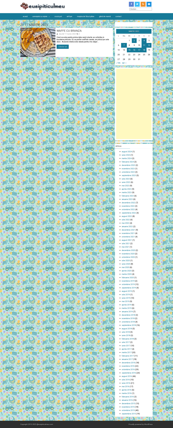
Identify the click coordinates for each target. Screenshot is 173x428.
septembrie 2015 (129, 414)
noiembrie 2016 (128, 366)
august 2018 (127, 329)
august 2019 (127, 291)
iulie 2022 (126, 220)
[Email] (149, 4)
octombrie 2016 (128, 369)
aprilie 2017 (126, 349)
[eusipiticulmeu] (42, 9)
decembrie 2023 (128, 165)
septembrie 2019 (129, 288)
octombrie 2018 (128, 322)
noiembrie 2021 (128, 233)
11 (144, 45)
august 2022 (127, 216)
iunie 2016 (126, 383)
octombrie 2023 (128, 172)
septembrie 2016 (129, 373)
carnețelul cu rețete (39, 16)
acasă (25, 16)
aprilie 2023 (126, 189)
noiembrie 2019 (128, 281)
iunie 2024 (126, 155)
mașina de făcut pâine (85, 16)
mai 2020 (125, 267)
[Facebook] (131, 4)
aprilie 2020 (126, 271)
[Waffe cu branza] (37, 42)
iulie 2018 (126, 332)
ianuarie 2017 (127, 359)
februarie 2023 (128, 196)
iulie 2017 (126, 342)
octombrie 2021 (128, 237)
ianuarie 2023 (127, 199)
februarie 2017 (128, 356)
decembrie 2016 (128, 363)
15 (129, 50)
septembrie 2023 (129, 175)
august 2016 (127, 376)
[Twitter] (137, 4)
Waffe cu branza (69, 30)
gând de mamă (105, 16)
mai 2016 (125, 386)
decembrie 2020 (128, 250)
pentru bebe (26, 29)
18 (144, 50)
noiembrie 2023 (128, 169)
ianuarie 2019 (127, 311)
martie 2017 (127, 352)
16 (134, 50)
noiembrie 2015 (128, 407)
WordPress (148, 424)
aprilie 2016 (126, 390)
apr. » (124, 63)
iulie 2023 (126, 179)
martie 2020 (127, 274)
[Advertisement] (133, 104)
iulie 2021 (126, 243)
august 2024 (127, 151)
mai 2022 (125, 223)
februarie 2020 (128, 277)
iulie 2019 (126, 294)
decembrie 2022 (128, 203)
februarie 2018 (128, 339)
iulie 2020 (126, 260)
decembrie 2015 (128, 403)
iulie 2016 (126, 380)
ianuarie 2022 (127, 226)
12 (149, 45)
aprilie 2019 (126, 305)
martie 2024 (127, 158)
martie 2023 (127, 192)
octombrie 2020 (128, 257)
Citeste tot (62, 47)
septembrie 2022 (129, 213)
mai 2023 (125, 186)
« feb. (118, 63)
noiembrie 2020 (128, 254)
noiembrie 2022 (128, 206)
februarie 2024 (128, 162)
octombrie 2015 (128, 410)
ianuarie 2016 (127, 400)
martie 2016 (127, 393)
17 (139, 50)
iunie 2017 (126, 346)
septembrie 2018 (129, 325)
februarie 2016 (128, 397)
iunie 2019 (126, 298)
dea (60, 34)
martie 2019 (127, 308)
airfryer (69, 16)
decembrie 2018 (128, 315)
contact (118, 16)
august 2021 (127, 240)
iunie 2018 (126, 335)
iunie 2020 (126, 264)
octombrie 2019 (128, 284)
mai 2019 (125, 301)
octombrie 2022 (128, 209)
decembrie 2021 (128, 230)
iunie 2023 (126, 182)
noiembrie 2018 (128, 318)
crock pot (58, 16)
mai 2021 (125, 247)
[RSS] (143, 4)
